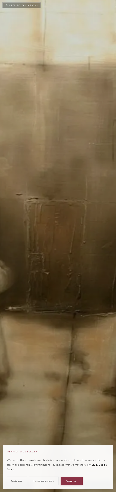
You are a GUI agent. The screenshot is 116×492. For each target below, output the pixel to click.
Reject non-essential (43, 480)
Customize (17, 480)
